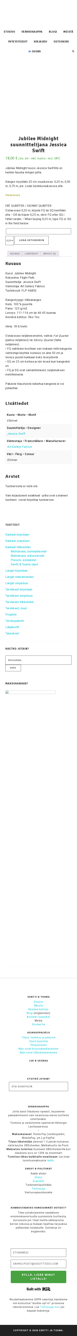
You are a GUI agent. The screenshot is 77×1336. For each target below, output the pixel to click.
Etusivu (38, 1002)
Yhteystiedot (38, 1045)
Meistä (38, 1006)
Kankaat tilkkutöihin (18, 547)
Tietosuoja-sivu (50, 1307)
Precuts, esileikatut (23, 560)
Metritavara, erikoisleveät (27, 556)
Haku (13, 668)
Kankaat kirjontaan (17, 535)
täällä (50, 1160)
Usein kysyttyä (38, 1041)
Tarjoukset (12, 633)
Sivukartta (38, 1024)
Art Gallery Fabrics (19, 447)
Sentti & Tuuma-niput (24, 564)
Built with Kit (38, 1289)
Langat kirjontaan (16, 571)
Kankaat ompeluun (17, 541)
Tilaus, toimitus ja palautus (38, 1037)
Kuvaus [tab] (15, 253)
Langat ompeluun (16, 583)
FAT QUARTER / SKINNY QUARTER (28, 206)
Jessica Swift (16, 434)
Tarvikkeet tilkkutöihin (19, 602)
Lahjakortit (12, 627)
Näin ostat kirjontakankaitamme (38, 1049)
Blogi (30, 1013)
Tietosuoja (38, 1189)
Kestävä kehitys (38, 1009)
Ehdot (38, 1177)
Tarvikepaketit (14, 621)
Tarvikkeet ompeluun (19, 596)
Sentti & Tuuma (38, 13)
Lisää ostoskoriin (31, 240)
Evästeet (38, 1181)
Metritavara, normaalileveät (29, 551)
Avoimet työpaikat (38, 1017)
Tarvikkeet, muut (16, 608)
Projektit (11, 615)
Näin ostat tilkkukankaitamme (38, 1052)
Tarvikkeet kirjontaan (18, 589)
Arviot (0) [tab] (49, 253)
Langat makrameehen (19, 577)
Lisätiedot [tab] (31, 253)
